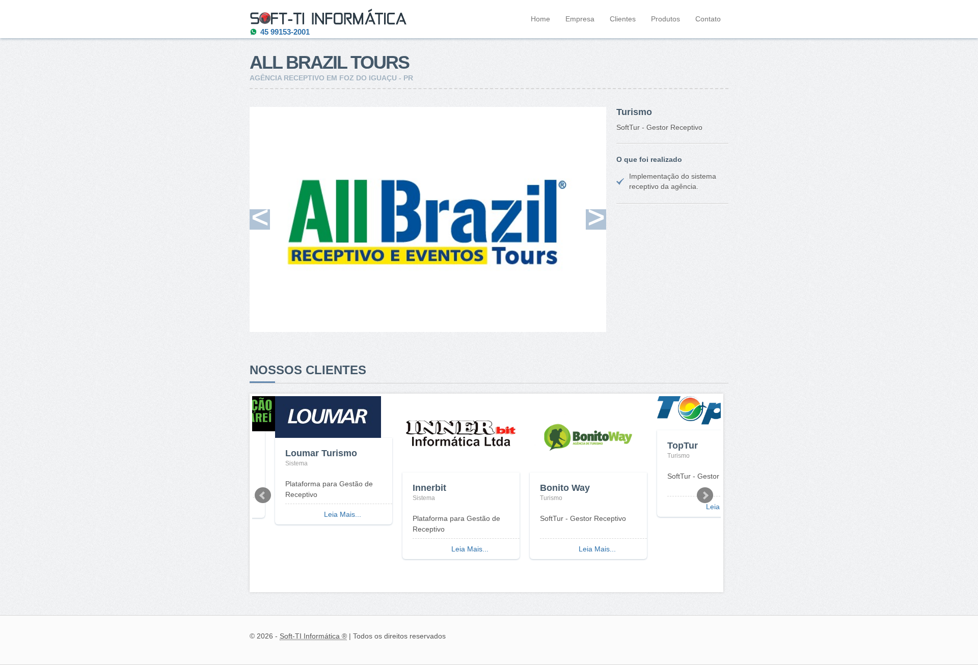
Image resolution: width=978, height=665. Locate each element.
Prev (263, 495)
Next (705, 495)
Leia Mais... (342, 514)
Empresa (579, 19)
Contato (708, 19)
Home (540, 19)
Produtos (665, 19)
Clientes (623, 19)
